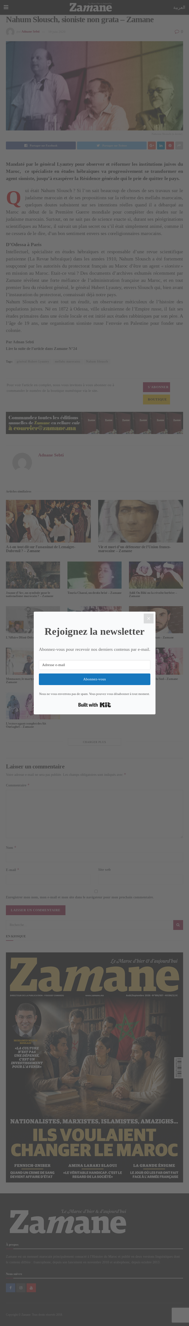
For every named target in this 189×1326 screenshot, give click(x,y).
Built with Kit (94, 704)
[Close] (149, 618)
